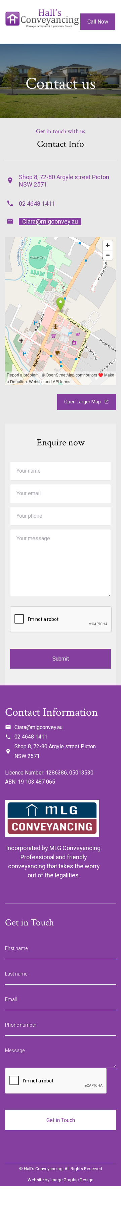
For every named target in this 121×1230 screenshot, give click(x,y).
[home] (42, 22)
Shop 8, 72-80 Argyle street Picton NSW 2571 (55, 751)
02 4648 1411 (37, 203)
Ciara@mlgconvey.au (50, 221)
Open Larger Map (86, 401)
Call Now (97, 21)
